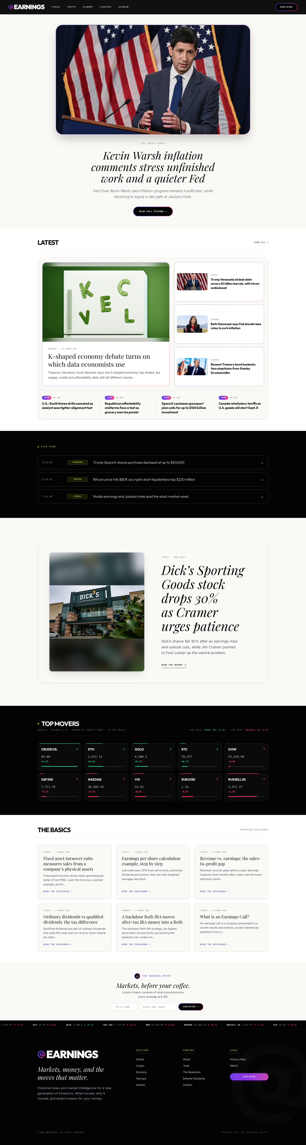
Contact (187, 1084)
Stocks (56, 7)
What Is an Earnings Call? (224, 916)
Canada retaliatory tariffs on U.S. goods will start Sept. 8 (240, 405)
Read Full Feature (153, 211)
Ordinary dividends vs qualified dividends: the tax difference (73, 919)
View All (261, 242)
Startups (106, 7)
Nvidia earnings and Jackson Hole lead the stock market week (141, 496)
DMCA (234, 1065)
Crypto (71, 7)
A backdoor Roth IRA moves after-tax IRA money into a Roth (152, 919)
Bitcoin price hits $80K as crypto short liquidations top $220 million (144, 479)
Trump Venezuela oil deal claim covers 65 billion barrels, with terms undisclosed (235, 284)
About (186, 1059)
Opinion (124, 7)
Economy (88, 7)
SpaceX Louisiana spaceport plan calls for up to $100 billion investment (184, 407)
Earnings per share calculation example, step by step (151, 860)
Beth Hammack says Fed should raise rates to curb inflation (236, 326)
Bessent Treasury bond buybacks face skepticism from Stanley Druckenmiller (233, 368)
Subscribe (286, 7)
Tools (186, 1065)
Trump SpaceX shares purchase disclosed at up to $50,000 (138, 462)
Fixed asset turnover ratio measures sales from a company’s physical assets (68, 863)
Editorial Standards (194, 1078)
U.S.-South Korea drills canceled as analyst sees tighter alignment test (67, 405)
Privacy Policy (238, 1059)
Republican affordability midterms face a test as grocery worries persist (123, 407)
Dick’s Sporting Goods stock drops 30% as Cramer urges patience (203, 597)
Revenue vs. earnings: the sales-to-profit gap (230, 860)
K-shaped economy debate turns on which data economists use (99, 360)
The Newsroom (192, 1072)
